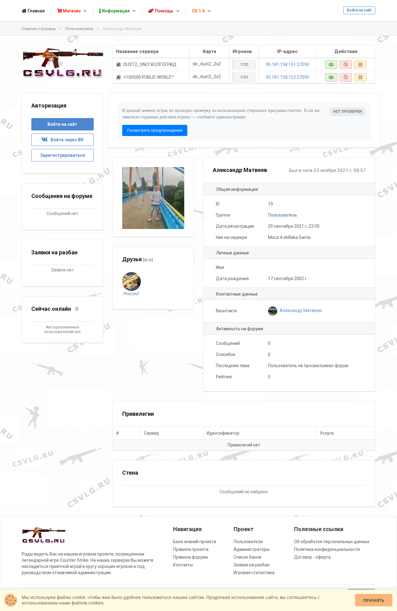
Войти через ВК (65, 139)
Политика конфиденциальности (327, 549)
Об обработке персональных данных (331, 541)
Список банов (247, 557)
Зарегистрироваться (62, 155)
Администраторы (252, 549)
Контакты (183, 564)
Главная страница (39, 28)
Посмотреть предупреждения (154, 130)
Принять (373, 600)
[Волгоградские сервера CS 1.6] (62, 63)
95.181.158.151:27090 (287, 64)
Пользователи (79, 28)
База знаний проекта (194, 541)
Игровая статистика (254, 572)
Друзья (137, 259)
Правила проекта (190, 549)
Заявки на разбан (252, 564)
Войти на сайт (359, 10)
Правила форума (190, 557)
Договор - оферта (312, 557)
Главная (36, 10)
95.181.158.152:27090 (287, 77)
